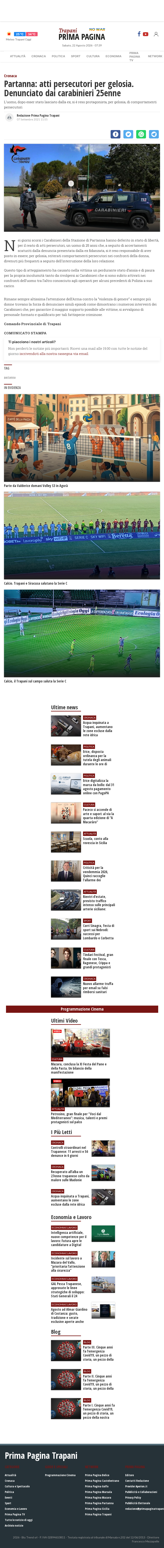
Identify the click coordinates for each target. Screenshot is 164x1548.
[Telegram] (154, 134)
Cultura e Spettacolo (17, 1486)
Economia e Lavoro (16, 1509)
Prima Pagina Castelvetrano (102, 1481)
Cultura (93, 56)
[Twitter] (128, 134)
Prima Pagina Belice (97, 1475)
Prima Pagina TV (15, 1514)
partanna (10, 377)
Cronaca (38, 56)
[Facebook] (139, 34)
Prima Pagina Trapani (98, 1514)
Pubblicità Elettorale (137, 1503)
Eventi (8, 1497)
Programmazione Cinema (60, 1475)
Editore (129, 1475)
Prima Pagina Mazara (98, 1497)
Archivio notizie (14, 1525)
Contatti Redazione (137, 1481)
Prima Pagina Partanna (99, 1503)
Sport (75, 56)
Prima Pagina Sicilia (97, 1509)
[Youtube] (146, 34)
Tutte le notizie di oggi (19, 1520)
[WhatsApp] (141, 134)
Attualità (17, 56)
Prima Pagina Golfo (96, 1486)
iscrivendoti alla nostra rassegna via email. (54, 353)
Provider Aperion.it (136, 1486)
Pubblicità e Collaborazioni (141, 1492)
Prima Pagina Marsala (98, 1492)
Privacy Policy (133, 1497)
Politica (58, 56)
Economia (113, 56)
